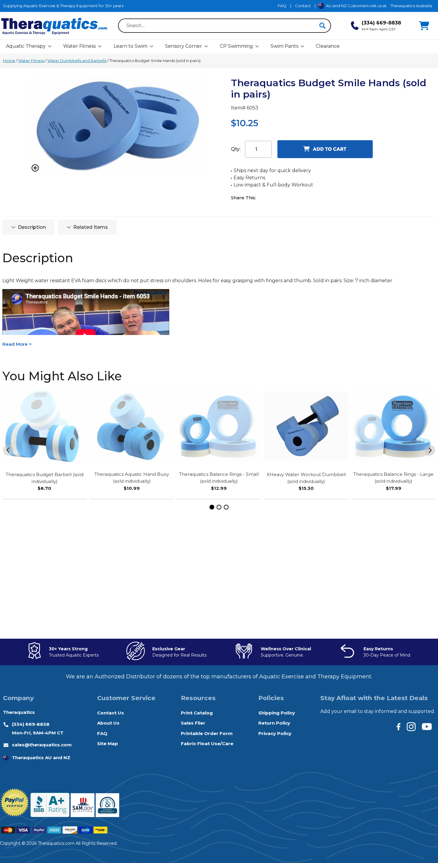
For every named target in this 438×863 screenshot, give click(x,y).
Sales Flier (193, 723)
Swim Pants (284, 46)
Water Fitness (79, 46)
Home (9, 60)
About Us (108, 723)
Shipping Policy (276, 713)
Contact (303, 5)
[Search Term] (221, 25)
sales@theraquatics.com (42, 745)
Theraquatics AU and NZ (41, 757)
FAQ (282, 5)
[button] (211, 507)
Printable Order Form (207, 733)
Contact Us (110, 713)
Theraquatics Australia (411, 5)
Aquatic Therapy (26, 46)
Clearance (328, 46)
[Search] (322, 25)
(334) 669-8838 (30, 724)
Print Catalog (197, 713)
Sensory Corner (183, 46)
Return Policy (274, 723)
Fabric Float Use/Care (207, 743)
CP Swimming (236, 46)
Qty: (235, 149)
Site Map (107, 743)
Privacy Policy (274, 733)
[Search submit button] (322, 25)
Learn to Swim (130, 46)
